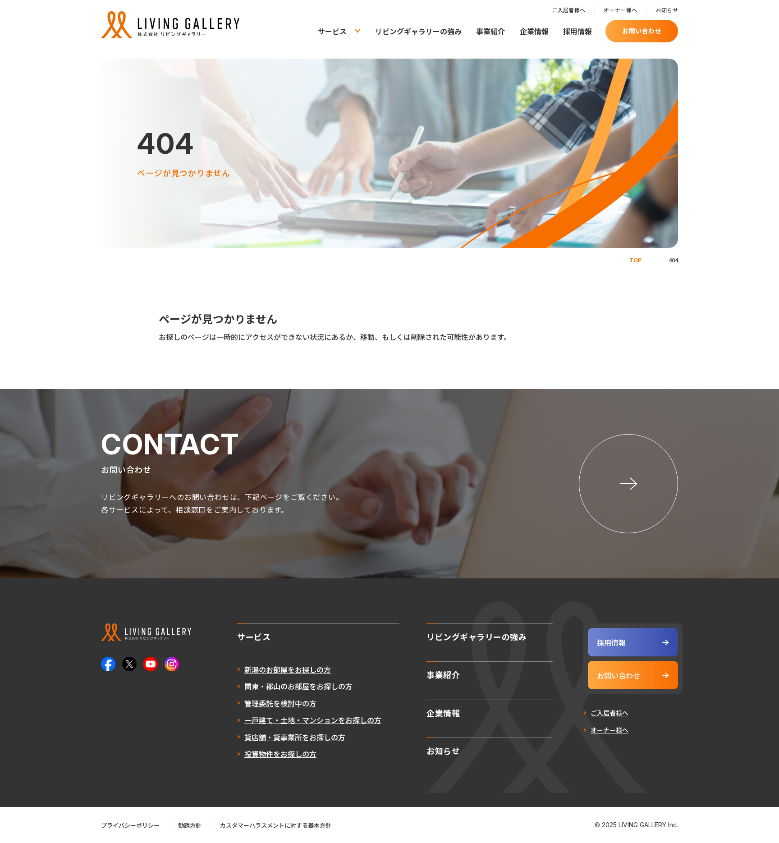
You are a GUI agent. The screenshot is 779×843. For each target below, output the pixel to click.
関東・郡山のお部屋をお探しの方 (298, 686)
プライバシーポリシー (130, 825)
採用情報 (577, 31)
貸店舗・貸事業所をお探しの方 (294, 737)
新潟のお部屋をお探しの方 (287, 669)
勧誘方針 (190, 825)
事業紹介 (490, 31)
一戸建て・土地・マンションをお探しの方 (312, 720)
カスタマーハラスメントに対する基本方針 (275, 825)
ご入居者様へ (568, 10)
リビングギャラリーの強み (418, 31)
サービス (332, 31)
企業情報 (534, 31)
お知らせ (667, 10)
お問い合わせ (641, 30)
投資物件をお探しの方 (280, 753)
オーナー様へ (620, 10)
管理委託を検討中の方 (280, 703)
